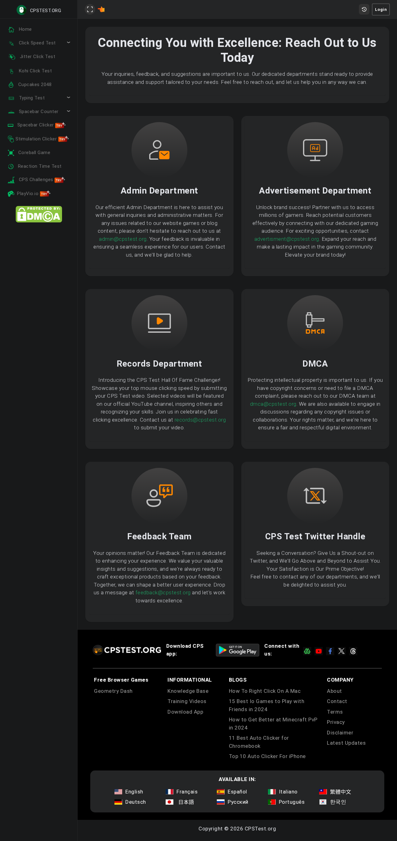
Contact (337, 701)
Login (381, 9)
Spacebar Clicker (35, 125)
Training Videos (187, 701)
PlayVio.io (28, 193)
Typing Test (31, 98)
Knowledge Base (187, 691)
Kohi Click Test (34, 71)
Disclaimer (340, 732)
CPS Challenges (36, 179)
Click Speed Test (36, 43)
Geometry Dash (113, 691)
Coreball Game (33, 152)
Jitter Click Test (36, 56)
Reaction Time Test (39, 166)
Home (24, 29)
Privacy (336, 722)
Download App (185, 712)
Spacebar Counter (38, 111)
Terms (335, 712)
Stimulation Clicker (36, 139)
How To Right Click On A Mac (265, 691)
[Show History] (364, 9)
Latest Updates (346, 743)
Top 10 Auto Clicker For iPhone (267, 756)
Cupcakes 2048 (34, 84)
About (334, 691)
